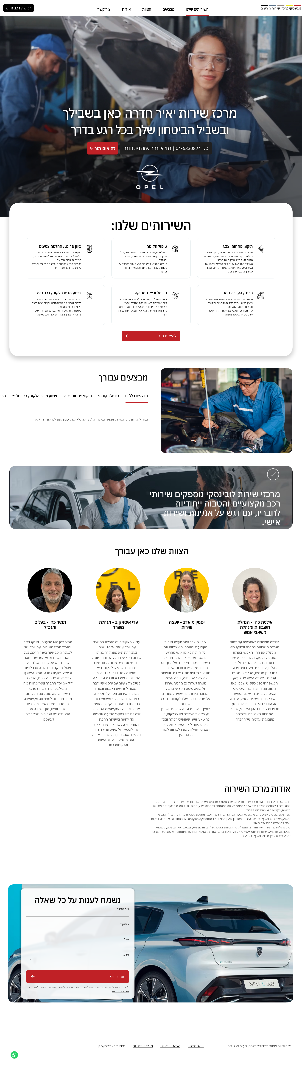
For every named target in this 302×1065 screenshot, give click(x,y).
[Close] (14, 1055)
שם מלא (124, 909)
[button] (102, 148)
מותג (126, 954)
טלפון (125, 924)
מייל (126, 939)
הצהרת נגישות (170, 1046)
